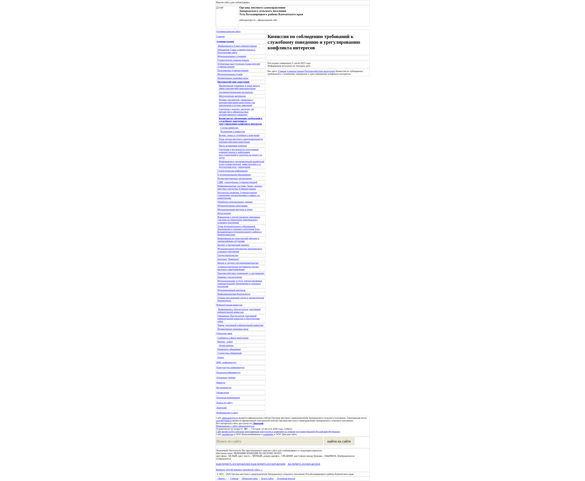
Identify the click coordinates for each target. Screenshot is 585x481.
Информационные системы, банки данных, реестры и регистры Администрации (240, 187)
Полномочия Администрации (232, 70)
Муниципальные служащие (231, 56)
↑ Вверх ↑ (222, 478)
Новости (220, 382)
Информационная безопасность (233, 294)
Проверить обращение (229, 349)
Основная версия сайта (228, 31)
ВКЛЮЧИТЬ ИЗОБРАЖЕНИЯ (303, 464)
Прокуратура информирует (230, 367)
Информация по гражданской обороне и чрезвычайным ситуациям (238, 239)
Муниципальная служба (230, 74)
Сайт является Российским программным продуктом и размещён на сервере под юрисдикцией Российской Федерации (278, 431)
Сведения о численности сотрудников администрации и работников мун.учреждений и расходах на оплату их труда (240, 153)
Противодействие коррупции (319, 71)
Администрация (295, 71)
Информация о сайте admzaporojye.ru (235, 426)
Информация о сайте (227, 412)
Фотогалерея (224, 213)
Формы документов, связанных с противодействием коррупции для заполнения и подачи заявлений (237, 103)
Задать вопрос (226, 345)
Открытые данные (226, 377)
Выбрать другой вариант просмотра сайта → (239, 469)
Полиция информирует (228, 372)
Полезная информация (228, 397)
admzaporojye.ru (230, 418)
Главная (220, 36)
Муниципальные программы (232, 205)
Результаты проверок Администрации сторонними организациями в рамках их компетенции (238, 195)
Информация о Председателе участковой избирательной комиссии (239, 310)
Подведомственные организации (234, 178)
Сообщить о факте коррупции (232, 338)
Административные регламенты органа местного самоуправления (238, 268)
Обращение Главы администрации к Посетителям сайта (236, 51)
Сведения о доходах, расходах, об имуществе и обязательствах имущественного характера (236, 112)
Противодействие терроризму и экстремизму (240, 273)
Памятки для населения (229, 277)
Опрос (220, 357)
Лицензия (221, 407)
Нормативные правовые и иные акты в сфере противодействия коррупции (239, 87)
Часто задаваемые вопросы (233, 145)
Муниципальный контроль (231, 290)
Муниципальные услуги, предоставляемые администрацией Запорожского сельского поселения (239, 284)
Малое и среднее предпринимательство (238, 263)
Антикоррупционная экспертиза (236, 92)
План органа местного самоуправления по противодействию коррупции (241, 140)
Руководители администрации (233, 60)
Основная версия (286, 478)
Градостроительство (227, 255)
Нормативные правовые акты (232, 78)
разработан (227, 434)
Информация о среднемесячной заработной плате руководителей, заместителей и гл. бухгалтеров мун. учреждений (241, 164)
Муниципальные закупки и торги (235, 209)
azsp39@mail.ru (224, 420)
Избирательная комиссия (229, 305)
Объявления (222, 392)
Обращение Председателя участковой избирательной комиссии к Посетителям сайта (238, 319)
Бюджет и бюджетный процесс (233, 245)
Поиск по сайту (224, 402)
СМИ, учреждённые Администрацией (237, 182)
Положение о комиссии (232, 131)
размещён (268, 434)
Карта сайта (267, 478)
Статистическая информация (232, 170)
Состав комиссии (229, 127)
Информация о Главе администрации (237, 46)
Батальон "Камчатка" (228, 259)
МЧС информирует (226, 362)
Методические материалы (232, 96)
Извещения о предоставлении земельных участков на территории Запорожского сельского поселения (238, 220)
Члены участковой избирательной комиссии (240, 325)
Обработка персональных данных (235, 202)
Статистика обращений (229, 353)
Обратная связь (224, 333)
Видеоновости (223, 387)
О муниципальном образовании (234, 174)
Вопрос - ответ (225, 341)
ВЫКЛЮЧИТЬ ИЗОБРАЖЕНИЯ (233, 464)
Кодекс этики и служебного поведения (239, 135)
